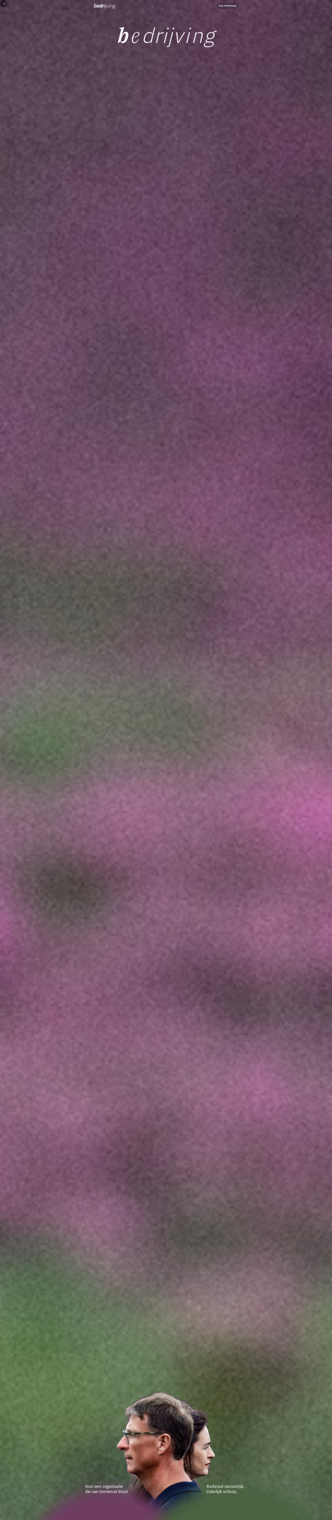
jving (104, 5)
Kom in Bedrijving (227, 5)
